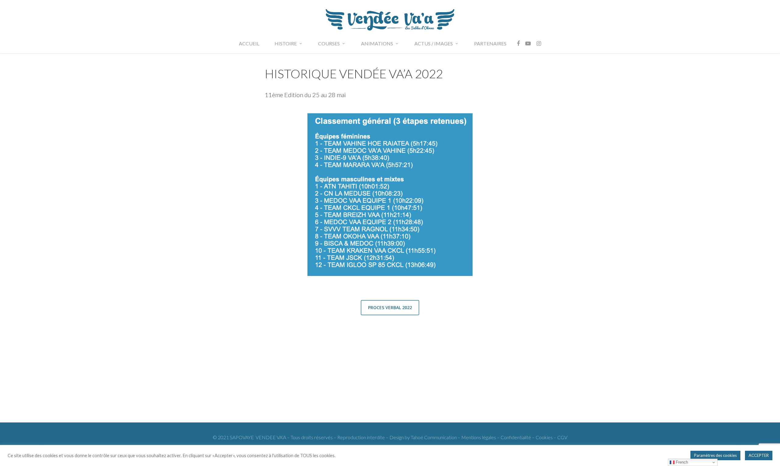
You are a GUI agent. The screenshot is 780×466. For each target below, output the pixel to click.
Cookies (545, 437)
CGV (562, 437)
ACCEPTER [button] (759, 455)
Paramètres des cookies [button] (715, 455)
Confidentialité (516, 437)
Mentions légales (478, 437)
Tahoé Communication (434, 437)
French (681, 462)
